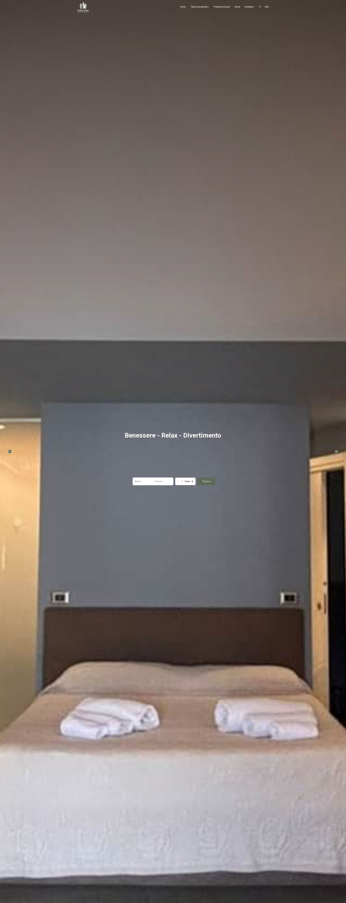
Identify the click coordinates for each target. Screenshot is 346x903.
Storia (237, 7)
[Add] (192, 481)
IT (260, 7)
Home (183, 7)
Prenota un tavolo (222, 7)
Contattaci (249, 7)
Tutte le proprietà (200, 7)
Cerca (207, 481)
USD (267, 7)
